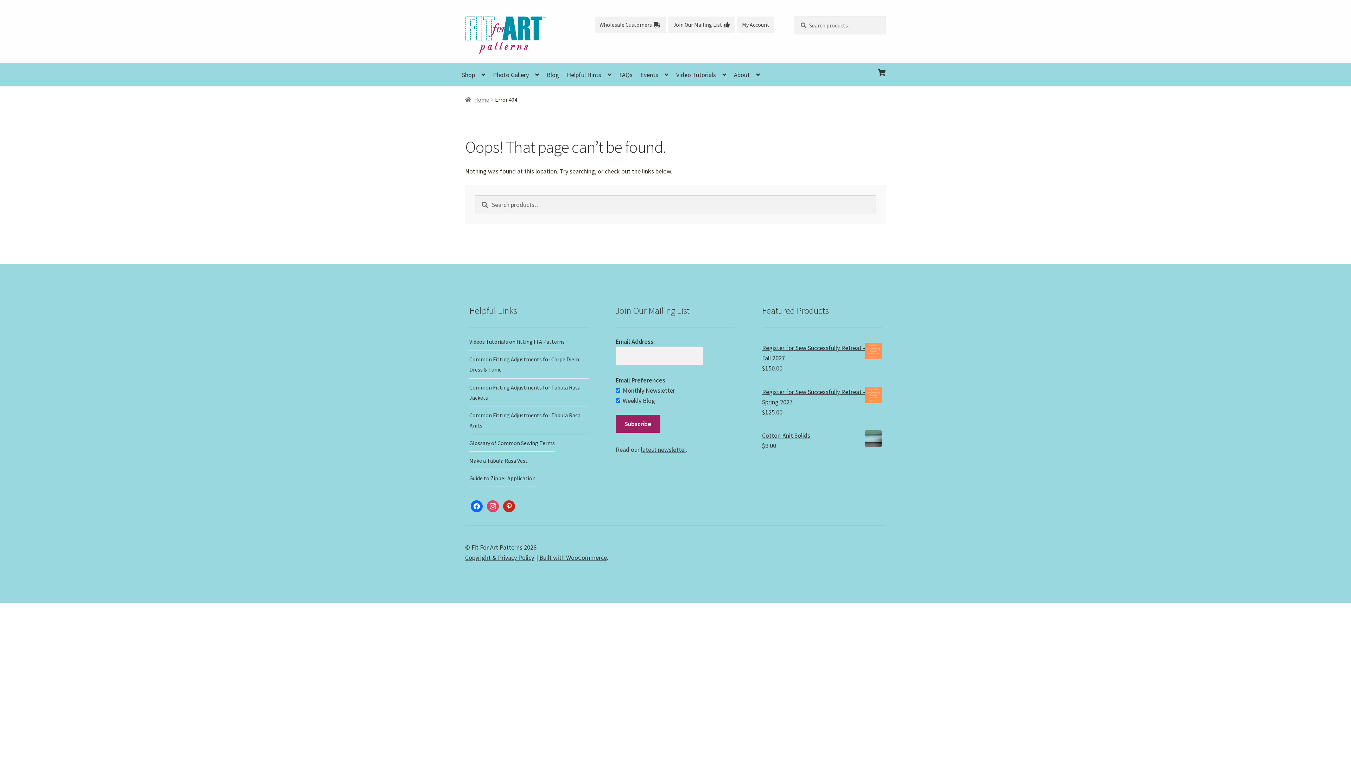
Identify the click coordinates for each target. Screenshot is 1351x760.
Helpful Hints (584, 75)
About (742, 75)
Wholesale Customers (626, 24)
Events (649, 75)
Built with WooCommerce (573, 557)
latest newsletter (663, 449)
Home (481, 99)
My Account (755, 24)
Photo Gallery (511, 75)
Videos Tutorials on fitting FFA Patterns (517, 341)
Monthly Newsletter (649, 390)
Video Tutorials (696, 75)
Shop (468, 75)
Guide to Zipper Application (502, 478)
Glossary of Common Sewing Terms (512, 442)
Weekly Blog (639, 401)
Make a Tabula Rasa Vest (498, 460)
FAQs (626, 75)
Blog (553, 75)
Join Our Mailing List (697, 24)
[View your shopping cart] (840, 66)
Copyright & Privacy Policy (499, 557)
